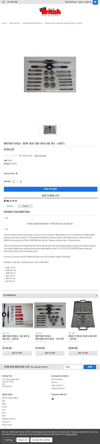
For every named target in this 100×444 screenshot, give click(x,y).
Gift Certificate (70, 2)
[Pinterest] (16, 201)
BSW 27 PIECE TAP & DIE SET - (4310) (82, 337)
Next (97, 295)
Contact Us (6, 422)
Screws (4, 407)
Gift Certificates (57, 379)
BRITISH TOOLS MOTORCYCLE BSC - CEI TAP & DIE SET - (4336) (50, 339)
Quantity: (7, 181)
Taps (3, 410)
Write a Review (40, 156)
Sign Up (88, 2)
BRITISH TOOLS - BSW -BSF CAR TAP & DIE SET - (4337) (63, 23)
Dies (3, 413)
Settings (9, 439)
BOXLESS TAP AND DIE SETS (32, 23)
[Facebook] (5, 201)
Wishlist (54, 382)
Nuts (3, 401)
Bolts (4, 404)
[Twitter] (13, 201)
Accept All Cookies (41, 439)
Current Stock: (10, 173)
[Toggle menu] (3, 3)
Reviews (25, 206)
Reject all (22, 439)
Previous (93, 295)
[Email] (8, 201)
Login (80, 2)
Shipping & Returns (58, 388)
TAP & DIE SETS (14, 23)
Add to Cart (17, 353)
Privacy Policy (7, 425)
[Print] (10, 201)
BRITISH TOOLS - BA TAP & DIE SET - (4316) (16, 337)
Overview (10, 206)
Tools (4, 416)
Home (4, 23)
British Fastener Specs (10, 398)
